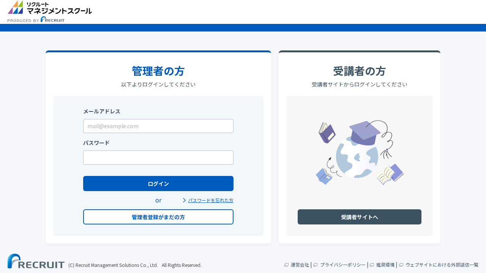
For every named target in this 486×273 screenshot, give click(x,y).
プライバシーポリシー (343, 264)
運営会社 (300, 264)
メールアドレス (101, 111)
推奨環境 (385, 264)
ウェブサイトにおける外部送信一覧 (442, 264)
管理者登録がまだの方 (158, 217)
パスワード (96, 142)
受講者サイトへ (359, 217)
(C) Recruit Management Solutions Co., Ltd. (113, 265)
